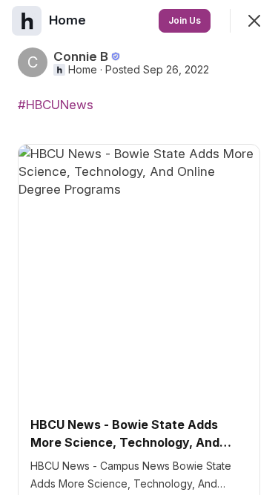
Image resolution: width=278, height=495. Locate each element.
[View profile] (27, 21)
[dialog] (139, 247)
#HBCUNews (55, 104)
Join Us (184, 20)
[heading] (69, 20)
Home (82, 70)
